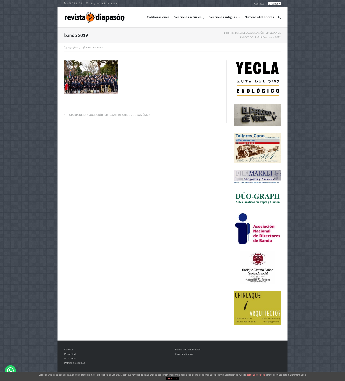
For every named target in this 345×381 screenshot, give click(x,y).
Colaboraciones (158, 17)
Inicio (226, 32)
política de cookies (256, 375)
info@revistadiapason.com (103, 3)
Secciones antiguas (223, 17)
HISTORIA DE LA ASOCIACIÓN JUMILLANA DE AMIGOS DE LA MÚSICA (108, 115)
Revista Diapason (95, 47)
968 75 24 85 (74, 3)
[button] (10, 370)
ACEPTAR (172, 379)
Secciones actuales (187, 17)
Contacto (259, 3)
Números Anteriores (259, 17)
